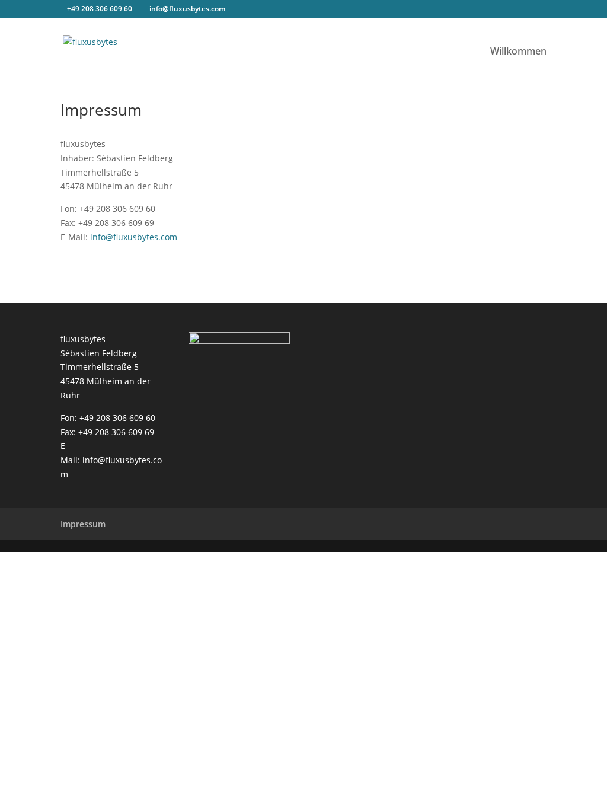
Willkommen (518, 52)
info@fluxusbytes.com (133, 237)
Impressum (83, 524)
